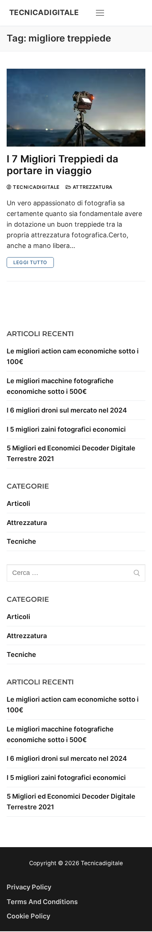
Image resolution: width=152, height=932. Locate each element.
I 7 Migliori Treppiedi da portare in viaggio (62, 165)
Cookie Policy (28, 916)
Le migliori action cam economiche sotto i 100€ (73, 356)
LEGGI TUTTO (30, 262)
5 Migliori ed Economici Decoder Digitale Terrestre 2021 (71, 453)
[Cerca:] (76, 573)
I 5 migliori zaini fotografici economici (66, 429)
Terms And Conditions (42, 902)
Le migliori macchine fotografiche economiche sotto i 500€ (60, 386)
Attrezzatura (92, 187)
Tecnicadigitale (44, 12)
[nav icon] (100, 13)
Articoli (18, 503)
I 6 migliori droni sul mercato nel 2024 (67, 410)
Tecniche (21, 541)
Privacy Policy (29, 887)
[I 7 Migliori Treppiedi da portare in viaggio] (76, 108)
